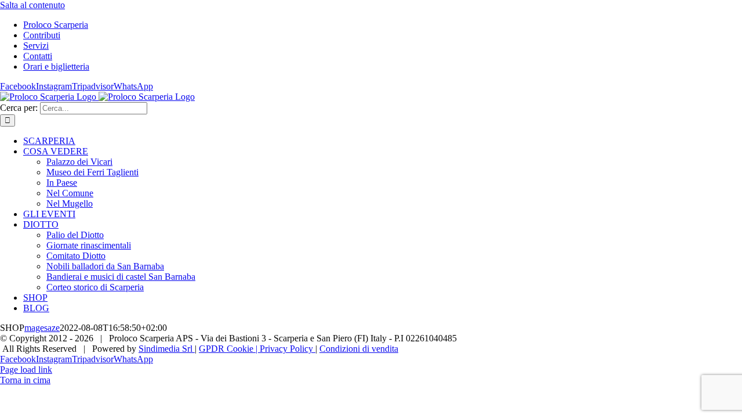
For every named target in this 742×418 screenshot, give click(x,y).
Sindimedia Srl (167, 349)
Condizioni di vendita (358, 349)
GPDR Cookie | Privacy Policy (257, 349)
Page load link (26, 369)
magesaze (42, 328)
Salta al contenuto (32, 5)
